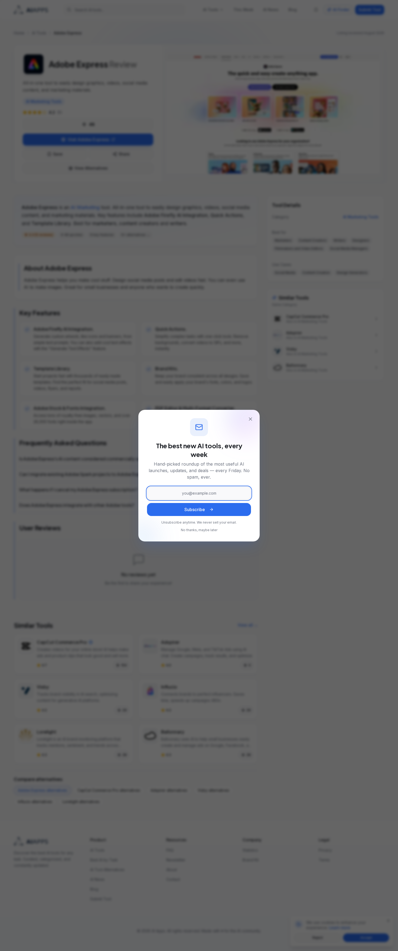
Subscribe (194, 509)
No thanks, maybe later (199, 530)
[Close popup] (250, 419)
